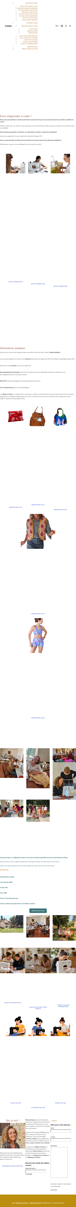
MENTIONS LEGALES (21, 1203)
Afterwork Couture (32, 31)
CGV (13, 1203)
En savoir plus (18, 500)
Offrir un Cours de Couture (30, 18)
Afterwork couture (38, 1107)
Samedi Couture (33, 33)
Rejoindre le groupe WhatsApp (12, 1166)
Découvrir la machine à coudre (29, 6)
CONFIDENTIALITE (35, 1203)
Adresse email (30, 1168)
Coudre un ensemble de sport (29, 43)
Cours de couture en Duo (12, 1002)
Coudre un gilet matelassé (30, 42)
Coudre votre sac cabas (31, 40)
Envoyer (54, 1190)
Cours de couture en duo (12, 981)
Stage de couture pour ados (30, 49)
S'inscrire (28, 1174)
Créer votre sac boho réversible (29, 38)
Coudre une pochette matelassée (28, 36)
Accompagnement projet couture (28, 10)
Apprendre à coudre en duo (30, 12)
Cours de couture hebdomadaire (28, 16)
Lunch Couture (33, 29)
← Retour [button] (54, 1121)
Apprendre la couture (31, 3)
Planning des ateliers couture (29, 26)
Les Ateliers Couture (32, 23)
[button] (57, 26)
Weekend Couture (32, 47)
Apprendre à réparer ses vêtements (27, 8)
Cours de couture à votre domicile (28, 14)
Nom (52, 1128)
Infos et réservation (16, 281)
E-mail (53, 1137)
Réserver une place (15, 507)
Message (54, 1146)
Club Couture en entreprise (30, 20)
